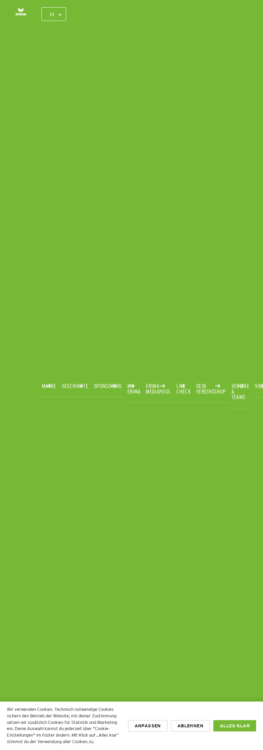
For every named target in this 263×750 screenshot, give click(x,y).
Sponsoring (108, 386)
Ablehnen (190, 725)
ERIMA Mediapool (158, 389)
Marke (49, 386)
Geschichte (75, 386)
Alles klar (235, 725)
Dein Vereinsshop (211, 389)
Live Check (183, 389)
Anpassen (148, 725)
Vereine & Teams (240, 391)
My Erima (134, 389)
